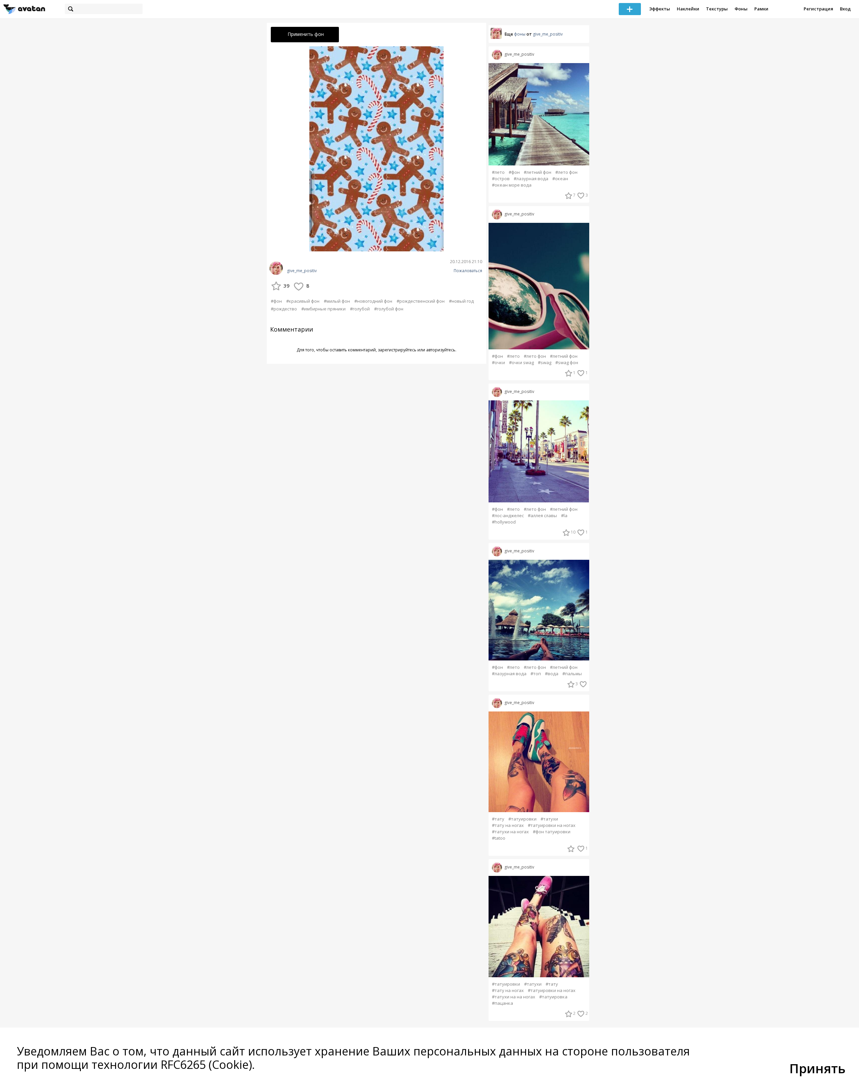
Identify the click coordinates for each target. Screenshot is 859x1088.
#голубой (360, 309)
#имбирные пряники (323, 309)
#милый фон (337, 301)
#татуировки (522, 819)
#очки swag (521, 362)
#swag (544, 362)
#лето (498, 172)
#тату (498, 819)
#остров (501, 179)
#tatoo (498, 838)
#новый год (461, 301)
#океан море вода (512, 185)
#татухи (549, 819)
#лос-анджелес (508, 515)
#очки (498, 362)
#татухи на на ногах (513, 997)
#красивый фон (302, 301)
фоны (519, 34)
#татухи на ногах (510, 832)
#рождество (284, 309)
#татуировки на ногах (551, 825)
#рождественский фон (421, 301)
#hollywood (504, 522)
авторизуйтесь (440, 350)
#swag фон (566, 362)
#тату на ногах (508, 825)
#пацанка (502, 1003)
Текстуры (717, 9)
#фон (276, 301)
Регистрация (818, 9)
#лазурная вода (531, 179)
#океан (560, 179)
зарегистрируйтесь (397, 350)
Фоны (741, 9)
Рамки (761, 9)
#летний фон (537, 172)
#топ (535, 674)
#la (564, 515)
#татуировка (553, 997)
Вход (845, 9)
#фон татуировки (551, 832)
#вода (551, 674)
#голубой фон (388, 309)
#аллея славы (542, 515)
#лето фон (566, 172)
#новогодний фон (373, 301)
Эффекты (659, 9)
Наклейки (688, 9)
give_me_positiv (302, 271)
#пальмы (572, 674)
